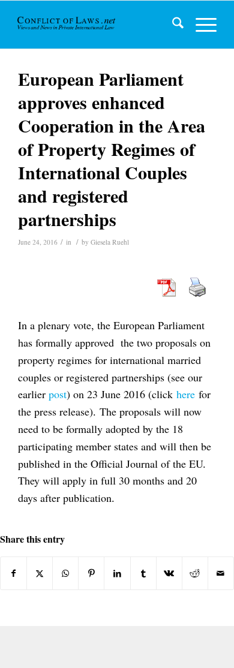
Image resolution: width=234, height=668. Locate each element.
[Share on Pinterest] (91, 573)
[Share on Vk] (169, 573)
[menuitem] (172, 25)
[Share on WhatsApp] (65, 573)
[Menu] (200, 25)
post (58, 394)
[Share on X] (39, 573)
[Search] (172, 25)
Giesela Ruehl (110, 241)
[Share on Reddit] (195, 573)
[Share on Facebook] (13, 573)
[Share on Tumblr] (143, 573)
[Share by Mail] (220, 573)
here (185, 394)
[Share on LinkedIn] (117, 573)
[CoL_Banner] (67, 25)
